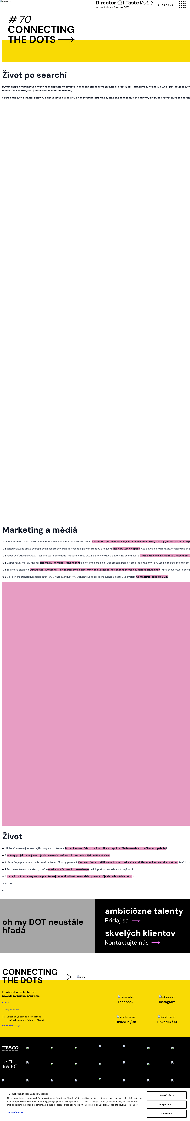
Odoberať (7, 1025)
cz (171, 4)
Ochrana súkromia (36, 1020)
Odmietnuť (166, 1113)
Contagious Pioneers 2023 (152, 576)
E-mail (5, 1002)
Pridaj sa (117, 920)
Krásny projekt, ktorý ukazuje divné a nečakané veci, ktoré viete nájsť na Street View (58, 855)
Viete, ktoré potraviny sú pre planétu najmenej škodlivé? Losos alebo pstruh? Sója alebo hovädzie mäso (69, 876)
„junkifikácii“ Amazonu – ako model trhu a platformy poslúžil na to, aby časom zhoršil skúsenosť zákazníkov (95, 569)
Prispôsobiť (165, 1104)
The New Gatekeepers (126, 548)
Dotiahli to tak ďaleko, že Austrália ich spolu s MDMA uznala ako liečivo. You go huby (115, 848)
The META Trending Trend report (60, 562)
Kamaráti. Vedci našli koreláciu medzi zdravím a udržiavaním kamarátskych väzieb (128, 862)
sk (165, 4)
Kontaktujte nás (127, 943)
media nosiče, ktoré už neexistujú (68, 869)
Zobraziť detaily (15, 1112)
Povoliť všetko (167, 1095)
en (159, 4)
